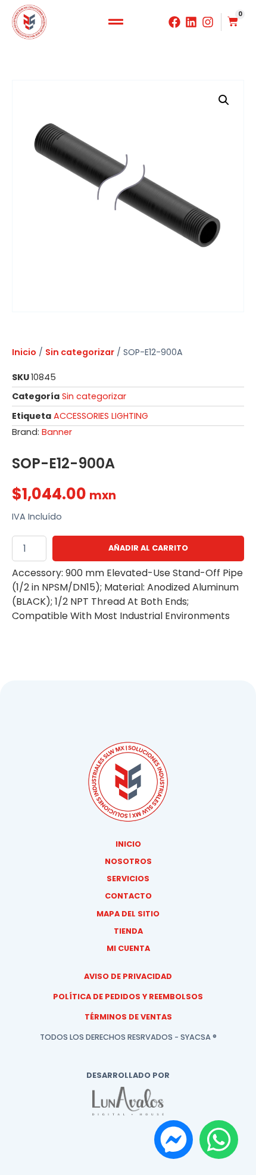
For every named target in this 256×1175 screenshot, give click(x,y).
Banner (57, 432)
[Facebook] (174, 22)
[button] (116, 22)
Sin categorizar (79, 352)
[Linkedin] (191, 22)
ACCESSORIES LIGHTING (101, 416)
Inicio (24, 352)
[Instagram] (207, 22)
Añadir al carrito (148, 548)
